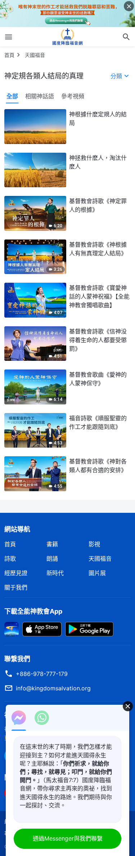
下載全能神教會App (33, 611)
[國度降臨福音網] (68, 36)
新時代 (55, 573)
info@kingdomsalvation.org (53, 688)
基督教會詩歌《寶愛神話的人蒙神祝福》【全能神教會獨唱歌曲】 (99, 296)
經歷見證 (15, 573)
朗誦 (52, 558)
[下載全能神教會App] (11, 628)
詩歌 (10, 558)
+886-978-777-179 (42, 673)
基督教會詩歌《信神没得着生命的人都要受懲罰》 (98, 340)
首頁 (9, 55)
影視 (94, 544)
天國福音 (35, 55)
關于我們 (15, 587)
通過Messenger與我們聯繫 (68, 838)
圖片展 (97, 573)
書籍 (52, 544)
